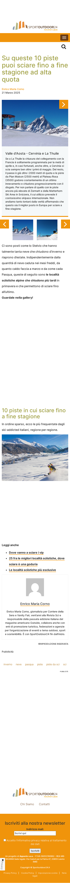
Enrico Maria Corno (13, 89)
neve (19, 664)
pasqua (29, 664)
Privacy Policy (10, 873)
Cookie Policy (27, 873)
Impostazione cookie (35, 811)
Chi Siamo (27, 804)
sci (64, 664)
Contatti (44, 804)
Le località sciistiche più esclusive (32, 570)
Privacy (2, 865)
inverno (8, 664)
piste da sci (53, 664)
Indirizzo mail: (35, 829)
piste (40, 664)
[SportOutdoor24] (35, 25)
